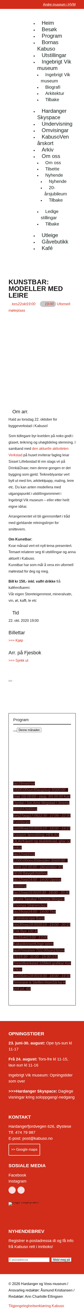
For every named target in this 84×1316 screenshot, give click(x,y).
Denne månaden (29, 730)
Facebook (17, 1175)
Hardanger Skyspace (52, 114)
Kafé (47, 248)
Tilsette (52, 168)
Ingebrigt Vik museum (54, 65)
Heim (48, 23)
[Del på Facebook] (10, 667)
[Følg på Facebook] (12, 1190)
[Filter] (15, 731)
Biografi (52, 87)
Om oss (51, 156)
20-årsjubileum (55, 190)
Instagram (17, 1181)
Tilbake (52, 99)
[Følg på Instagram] (21, 1190)
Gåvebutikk (55, 242)
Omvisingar (55, 130)
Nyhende (54, 175)
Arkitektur (54, 93)
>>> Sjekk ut (18, 660)
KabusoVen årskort (53, 140)
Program (52, 36)
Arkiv (48, 150)
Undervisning (57, 124)
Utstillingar (54, 55)
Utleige (50, 235)
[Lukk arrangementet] (10, 681)
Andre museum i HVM (59, 4)
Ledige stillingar (49, 214)
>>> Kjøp (16, 640)
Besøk (49, 29)
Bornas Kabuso (47, 45)
